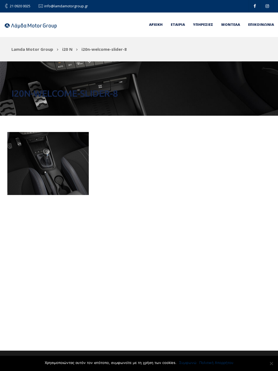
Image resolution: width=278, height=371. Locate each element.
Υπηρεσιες (203, 24)
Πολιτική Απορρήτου (216, 362)
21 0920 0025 (20, 6)
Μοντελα (230, 24)
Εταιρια (178, 24)
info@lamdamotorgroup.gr (66, 6)
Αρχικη (156, 24)
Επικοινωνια (261, 24)
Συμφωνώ (188, 362)
